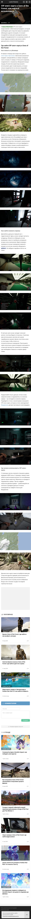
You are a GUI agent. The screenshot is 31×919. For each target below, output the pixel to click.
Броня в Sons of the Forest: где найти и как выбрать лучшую (14, 635)
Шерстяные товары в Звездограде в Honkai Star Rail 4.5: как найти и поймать (15, 690)
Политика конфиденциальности (11, 916)
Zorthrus (5, 22)
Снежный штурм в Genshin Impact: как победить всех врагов (14, 753)
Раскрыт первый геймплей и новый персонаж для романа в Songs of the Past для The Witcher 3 (15, 809)
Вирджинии (4, 405)
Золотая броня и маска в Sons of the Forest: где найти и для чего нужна (13, 662)
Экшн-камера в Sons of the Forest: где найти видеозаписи (14, 835)
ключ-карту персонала (8, 55)
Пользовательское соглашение (9, 908)
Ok (27, 914)
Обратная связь (5, 910)
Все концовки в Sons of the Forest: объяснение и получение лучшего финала (13, 781)
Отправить (25, 720)
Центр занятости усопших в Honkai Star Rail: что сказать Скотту (14, 863)
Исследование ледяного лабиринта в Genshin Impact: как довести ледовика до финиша (15, 892)
